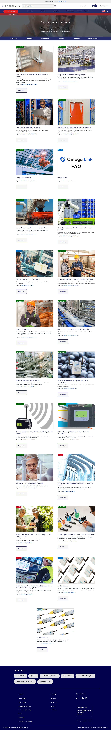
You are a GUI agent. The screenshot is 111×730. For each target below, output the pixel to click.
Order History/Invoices (49, 676)
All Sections (13, 38)
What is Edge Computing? (24, 329)
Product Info (66, 181)
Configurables (70, 11)
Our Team (53, 710)
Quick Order (22, 698)
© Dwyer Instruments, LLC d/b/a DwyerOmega (15, 727)
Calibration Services (25, 706)
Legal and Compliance (102, 727)
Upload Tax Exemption (85, 676)
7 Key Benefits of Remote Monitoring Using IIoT (72, 75)
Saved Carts (20, 676)
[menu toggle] (6, 11)
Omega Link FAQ (63, 178)
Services (43, 11)
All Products (11, 11)
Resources (30, 11)
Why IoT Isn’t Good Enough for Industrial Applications (74, 329)
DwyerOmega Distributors (25, 681)
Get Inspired (34, 488)
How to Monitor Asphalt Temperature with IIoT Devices (32, 228)
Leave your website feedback (84, 721)
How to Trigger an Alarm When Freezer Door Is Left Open (75, 127)
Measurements (45, 38)
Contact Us (83, 6)
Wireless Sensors (63, 586)
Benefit (61, 38)
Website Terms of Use (90, 727)
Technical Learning (25, 84)
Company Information (83, 11)
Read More (21, 90)
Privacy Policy (81, 727)
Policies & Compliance (25, 721)
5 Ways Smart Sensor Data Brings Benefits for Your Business (76, 279)
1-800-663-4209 (62, 1)
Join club (79, 714)
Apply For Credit (45, 681)
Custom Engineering (25, 710)
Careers (52, 706)
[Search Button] (55, 6)
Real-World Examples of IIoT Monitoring (28, 127)
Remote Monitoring (42, 637)
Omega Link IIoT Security (23, 178)
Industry (76, 38)
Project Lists (67, 676)
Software (21, 717)
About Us (53, 698)
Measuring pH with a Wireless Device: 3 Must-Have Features (76, 534)
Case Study (65, 491)
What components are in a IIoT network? (28, 380)
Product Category (92, 38)
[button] (105, 11)
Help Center (22, 702)
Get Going (74, 388)
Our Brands (56, 11)
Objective (29, 38)
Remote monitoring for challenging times (28, 279)
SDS (20, 714)
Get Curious (34, 84)
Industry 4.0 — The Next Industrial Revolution (29, 483)
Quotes (33, 676)
